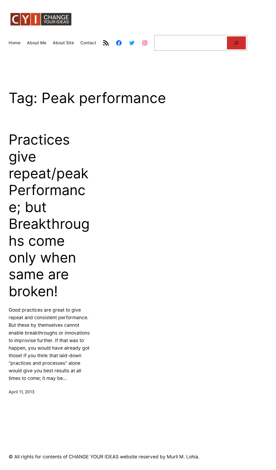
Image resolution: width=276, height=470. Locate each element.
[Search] (236, 43)
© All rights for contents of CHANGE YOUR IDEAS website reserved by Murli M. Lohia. (104, 456)
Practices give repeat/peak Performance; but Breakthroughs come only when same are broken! (49, 215)
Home (14, 42)
